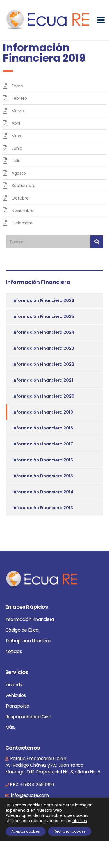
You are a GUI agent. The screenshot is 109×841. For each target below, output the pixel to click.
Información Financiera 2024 (43, 332)
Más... (11, 727)
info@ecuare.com (29, 795)
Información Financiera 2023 (43, 348)
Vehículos (15, 695)
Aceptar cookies (25, 831)
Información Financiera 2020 (43, 396)
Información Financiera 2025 (43, 316)
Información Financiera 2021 (42, 380)
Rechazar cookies (69, 831)
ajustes (79, 820)
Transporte (17, 706)
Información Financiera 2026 (43, 300)
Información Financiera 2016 (42, 460)
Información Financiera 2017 (42, 444)
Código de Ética (22, 630)
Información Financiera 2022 (43, 364)
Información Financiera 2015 (42, 476)
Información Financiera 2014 (42, 492)
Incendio (14, 685)
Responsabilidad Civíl (28, 717)
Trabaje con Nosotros (28, 641)
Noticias (13, 651)
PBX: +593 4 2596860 (32, 785)
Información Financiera (29, 619)
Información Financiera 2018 (42, 428)
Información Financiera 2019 (42, 412)
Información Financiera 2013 (42, 508)
